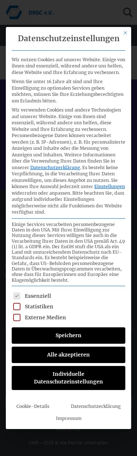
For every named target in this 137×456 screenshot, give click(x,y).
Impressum (68, 418)
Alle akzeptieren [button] (68, 354)
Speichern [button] (68, 335)
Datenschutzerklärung (55, 167)
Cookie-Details (32, 406)
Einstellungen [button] (109, 186)
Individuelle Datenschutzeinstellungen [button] (68, 378)
